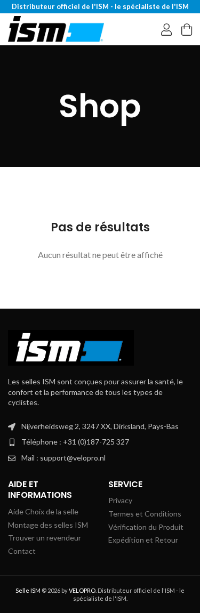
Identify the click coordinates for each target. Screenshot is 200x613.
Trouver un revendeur (44, 537)
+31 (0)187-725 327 (96, 441)
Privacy (120, 500)
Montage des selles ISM (48, 524)
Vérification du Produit (145, 526)
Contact (22, 550)
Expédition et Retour (143, 539)
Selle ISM (28, 590)
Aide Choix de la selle (43, 511)
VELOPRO (82, 590)
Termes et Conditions (144, 513)
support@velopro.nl (73, 457)
